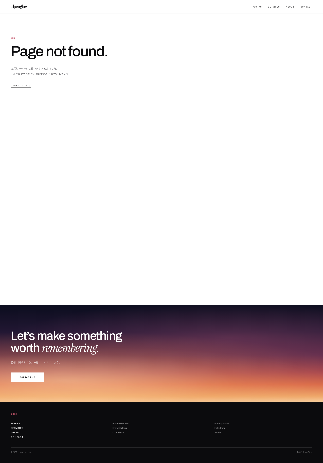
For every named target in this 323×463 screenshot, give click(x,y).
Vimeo (217, 432)
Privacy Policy (221, 423)
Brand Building (120, 428)
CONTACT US (27, 377)
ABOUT (290, 7)
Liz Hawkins (118, 432)
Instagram (219, 428)
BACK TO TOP (21, 86)
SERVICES (274, 7)
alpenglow (19, 7)
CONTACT (306, 7)
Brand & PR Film (121, 423)
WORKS (257, 7)
